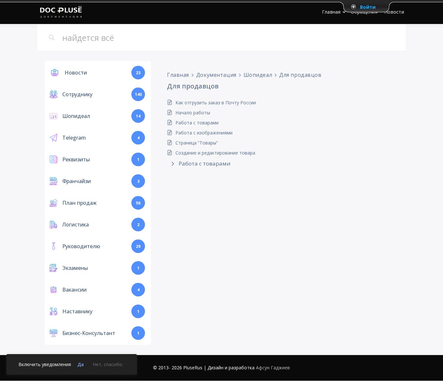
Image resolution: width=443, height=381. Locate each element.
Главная (178, 74)
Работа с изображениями (204, 133)
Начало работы (192, 113)
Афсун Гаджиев (273, 367)
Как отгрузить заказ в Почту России (215, 102)
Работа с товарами (197, 123)
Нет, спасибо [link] (107, 364)
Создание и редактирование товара (215, 153)
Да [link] (81, 364)
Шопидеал (258, 74)
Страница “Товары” (196, 143)
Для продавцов (300, 74)
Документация (216, 74)
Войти (368, 7)
